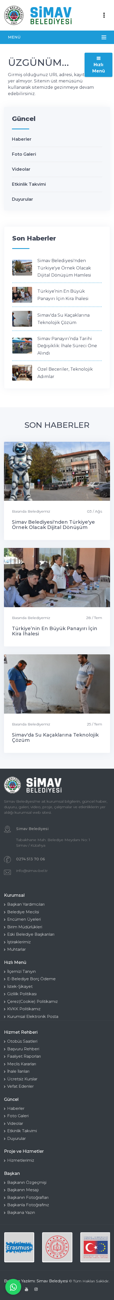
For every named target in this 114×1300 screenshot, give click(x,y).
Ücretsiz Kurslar (22, 1078)
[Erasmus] (19, 1247)
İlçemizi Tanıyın (21, 971)
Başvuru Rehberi (23, 1048)
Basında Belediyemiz (31, 511)
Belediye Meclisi (23, 911)
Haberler (22, 139)
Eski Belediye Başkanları (30, 934)
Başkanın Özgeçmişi (26, 1182)
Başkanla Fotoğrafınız (28, 1204)
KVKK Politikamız (24, 1008)
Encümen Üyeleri (24, 919)
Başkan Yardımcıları (26, 904)
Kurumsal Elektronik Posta (32, 1016)
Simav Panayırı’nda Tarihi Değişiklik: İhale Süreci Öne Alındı (67, 346)
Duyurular (22, 199)
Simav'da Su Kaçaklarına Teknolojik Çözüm (55, 737)
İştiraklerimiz (19, 941)
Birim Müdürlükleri (24, 926)
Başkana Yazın (21, 1212)
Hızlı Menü (98, 67)
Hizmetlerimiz (20, 1160)
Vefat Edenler (20, 1086)
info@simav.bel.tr (32, 870)
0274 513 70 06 (30, 859)
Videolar (21, 169)
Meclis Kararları (21, 1063)
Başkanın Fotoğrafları (28, 1197)
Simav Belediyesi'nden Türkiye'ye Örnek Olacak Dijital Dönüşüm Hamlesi (64, 268)
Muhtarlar (16, 949)
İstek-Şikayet (20, 986)
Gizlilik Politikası (22, 993)
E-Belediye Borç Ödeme (31, 978)
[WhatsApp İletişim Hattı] (13, 1287)
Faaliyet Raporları (24, 1056)
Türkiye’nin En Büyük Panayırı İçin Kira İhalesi (54, 631)
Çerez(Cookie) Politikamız (32, 1001)
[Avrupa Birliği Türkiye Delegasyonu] (95, 1247)
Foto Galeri (24, 154)
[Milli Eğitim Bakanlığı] (57, 1247)
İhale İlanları (18, 1071)
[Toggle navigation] (104, 15)
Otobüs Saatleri (22, 1041)
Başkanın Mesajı (23, 1189)
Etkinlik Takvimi (29, 184)
